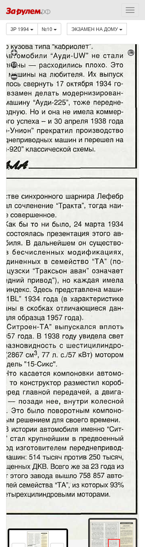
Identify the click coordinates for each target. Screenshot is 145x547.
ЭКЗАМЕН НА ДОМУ (95, 28)
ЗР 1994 (20, 28)
